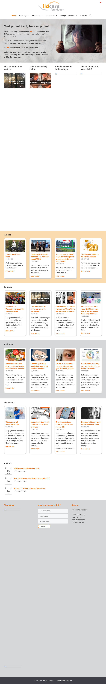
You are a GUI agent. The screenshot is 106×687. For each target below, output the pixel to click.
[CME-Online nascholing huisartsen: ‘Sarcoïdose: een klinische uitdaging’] (65, 303)
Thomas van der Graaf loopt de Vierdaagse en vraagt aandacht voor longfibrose (65, 258)
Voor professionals (67, 15)
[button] (90, 16)
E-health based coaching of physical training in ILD (64, 425)
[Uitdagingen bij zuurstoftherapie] (15, 418)
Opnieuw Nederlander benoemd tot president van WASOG (40, 257)
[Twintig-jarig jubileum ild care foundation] (91, 250)
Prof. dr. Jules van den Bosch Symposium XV (32, 478)
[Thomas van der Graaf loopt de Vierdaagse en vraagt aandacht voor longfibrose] (65, 250)
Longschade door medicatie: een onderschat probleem (40, 425)
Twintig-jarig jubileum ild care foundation (90, 255)
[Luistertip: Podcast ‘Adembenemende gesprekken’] (40, 303)
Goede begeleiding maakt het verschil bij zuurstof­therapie (39, 366)
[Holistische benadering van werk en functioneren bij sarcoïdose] (91, 360)
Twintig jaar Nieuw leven (12, 255)
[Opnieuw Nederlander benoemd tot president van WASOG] (40, 250)
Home (13, 15)
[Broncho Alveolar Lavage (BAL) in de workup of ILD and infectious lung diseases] (91, 303)
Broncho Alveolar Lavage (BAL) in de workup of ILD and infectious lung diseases (89, 310)
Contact (83, 15)
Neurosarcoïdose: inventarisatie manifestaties (91, 423)
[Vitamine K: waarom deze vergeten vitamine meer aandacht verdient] (15, 360)
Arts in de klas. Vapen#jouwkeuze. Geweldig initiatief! (14, 309)
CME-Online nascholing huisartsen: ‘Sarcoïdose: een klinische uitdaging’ (65, 309)
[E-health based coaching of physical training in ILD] (65, 418)
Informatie (36, 15)
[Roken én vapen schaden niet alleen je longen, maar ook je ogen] (65, 360)
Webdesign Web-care (64, 681)
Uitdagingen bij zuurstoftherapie (12, 423)
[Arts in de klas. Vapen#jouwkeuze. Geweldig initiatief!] (15, 303)
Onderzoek (50, 15)
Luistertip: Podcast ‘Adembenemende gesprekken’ (38, 309)
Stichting (22, 15)
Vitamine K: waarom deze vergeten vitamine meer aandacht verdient (14, 366)
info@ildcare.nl (78, 522)
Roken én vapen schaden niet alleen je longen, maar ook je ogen (64, 366)
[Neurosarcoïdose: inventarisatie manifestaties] (91, 418)
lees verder (9, 271)
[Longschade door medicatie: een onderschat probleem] (40, 418)
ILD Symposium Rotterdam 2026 (26, 468)
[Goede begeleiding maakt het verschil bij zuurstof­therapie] (40, 360)
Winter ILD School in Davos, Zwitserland (29, 488)
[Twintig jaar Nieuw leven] (15, 250)
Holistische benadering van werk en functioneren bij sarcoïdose (90, 366)
